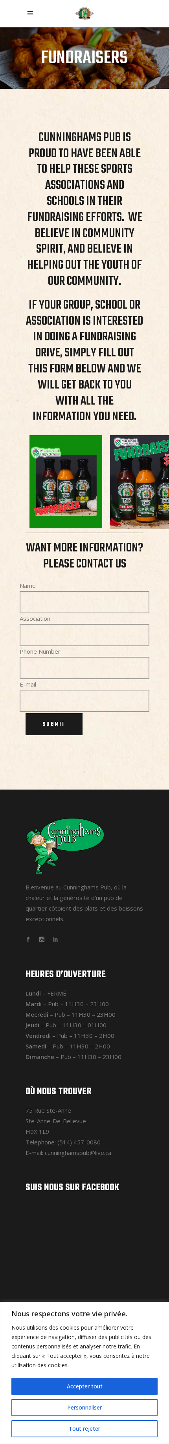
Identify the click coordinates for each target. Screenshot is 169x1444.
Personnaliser (84, 1407)
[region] (84, 1373)
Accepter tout (85, 1386)
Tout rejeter (84, 1428)
